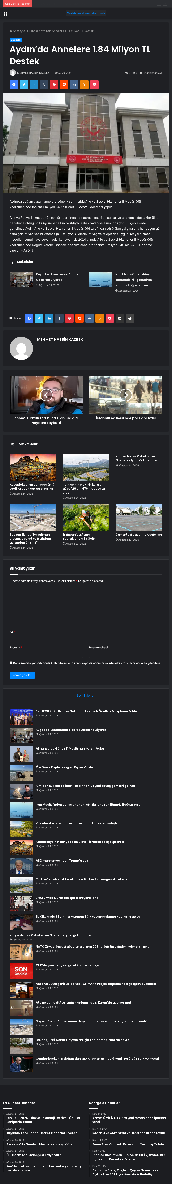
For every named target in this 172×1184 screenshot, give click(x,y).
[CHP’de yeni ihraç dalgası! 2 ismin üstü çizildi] (21, 971)
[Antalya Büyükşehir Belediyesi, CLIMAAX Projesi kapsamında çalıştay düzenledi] (21, 990)
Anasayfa (18, 31)
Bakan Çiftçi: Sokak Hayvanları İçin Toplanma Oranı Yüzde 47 (82, 1040)
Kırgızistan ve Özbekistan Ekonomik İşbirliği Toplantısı (137, 458)
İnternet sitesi (98, 647)
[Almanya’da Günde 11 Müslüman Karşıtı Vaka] (21, 754)
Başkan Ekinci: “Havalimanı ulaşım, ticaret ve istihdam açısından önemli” (30, 538)
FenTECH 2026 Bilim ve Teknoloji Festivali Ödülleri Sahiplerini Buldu (86, 711)
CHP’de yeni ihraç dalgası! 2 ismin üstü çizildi (70, 965)
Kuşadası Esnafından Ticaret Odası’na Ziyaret (71, 730)
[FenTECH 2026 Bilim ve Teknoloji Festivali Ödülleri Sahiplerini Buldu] (21, 717)
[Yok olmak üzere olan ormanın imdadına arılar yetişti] (21, 829)
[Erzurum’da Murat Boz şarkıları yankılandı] (21, 903)
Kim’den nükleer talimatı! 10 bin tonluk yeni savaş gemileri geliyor (85, 786)
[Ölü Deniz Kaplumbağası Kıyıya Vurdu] (21, 773)
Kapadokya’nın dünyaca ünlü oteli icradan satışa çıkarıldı (32, 486)
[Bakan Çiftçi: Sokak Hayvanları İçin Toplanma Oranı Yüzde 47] (21, 1046)
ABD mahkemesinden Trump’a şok (62, 860)
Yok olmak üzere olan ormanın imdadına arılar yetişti (76, 823)
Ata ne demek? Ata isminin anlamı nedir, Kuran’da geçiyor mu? (84, 1002)
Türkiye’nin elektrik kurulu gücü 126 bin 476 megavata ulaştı (84, 488)
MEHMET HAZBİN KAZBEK (33, 72)
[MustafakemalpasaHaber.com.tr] (86, 13)
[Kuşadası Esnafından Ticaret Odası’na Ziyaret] (21, 279)
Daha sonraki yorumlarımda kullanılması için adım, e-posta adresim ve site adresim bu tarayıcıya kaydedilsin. (87, 663)
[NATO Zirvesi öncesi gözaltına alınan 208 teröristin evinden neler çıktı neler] (21, 952)
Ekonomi (32, 31)
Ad (13, 631)
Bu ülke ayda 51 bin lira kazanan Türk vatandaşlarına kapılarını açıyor (89, 916)
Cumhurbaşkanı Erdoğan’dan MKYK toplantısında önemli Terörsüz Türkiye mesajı (98, 1058)
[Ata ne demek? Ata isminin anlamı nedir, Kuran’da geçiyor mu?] (21, 1008)
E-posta (16, 647)
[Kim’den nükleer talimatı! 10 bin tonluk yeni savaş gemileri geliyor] (21, 791)
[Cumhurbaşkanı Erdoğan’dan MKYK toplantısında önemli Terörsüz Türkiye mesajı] (21, 1064)
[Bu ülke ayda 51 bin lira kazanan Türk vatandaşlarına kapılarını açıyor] (21, 922)
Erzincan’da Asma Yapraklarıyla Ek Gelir (79, 536)
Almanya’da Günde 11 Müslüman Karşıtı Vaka (63, 3)
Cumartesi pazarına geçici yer (139, 534)
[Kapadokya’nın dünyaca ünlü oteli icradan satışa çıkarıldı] (33, 467)
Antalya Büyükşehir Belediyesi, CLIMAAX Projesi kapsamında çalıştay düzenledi (96, 984)
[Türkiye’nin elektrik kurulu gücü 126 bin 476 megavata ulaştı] (86, 467)
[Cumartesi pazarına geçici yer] (139, 517)
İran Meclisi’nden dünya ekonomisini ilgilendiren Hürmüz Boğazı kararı (133, 279)
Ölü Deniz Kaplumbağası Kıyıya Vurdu (64, 767)
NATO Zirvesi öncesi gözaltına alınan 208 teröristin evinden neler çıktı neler (93, 946)
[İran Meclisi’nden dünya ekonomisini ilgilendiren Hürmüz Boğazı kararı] (100, 279)
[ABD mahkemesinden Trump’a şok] (21, 866)
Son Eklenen (86, 696)
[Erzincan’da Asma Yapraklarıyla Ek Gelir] (86, 517)
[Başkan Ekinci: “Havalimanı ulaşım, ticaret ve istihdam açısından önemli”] (33, 517)
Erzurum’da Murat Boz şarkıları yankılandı (67, 898)
